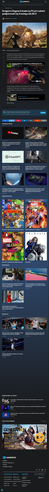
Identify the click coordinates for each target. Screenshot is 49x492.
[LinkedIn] (3, 63)
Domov (3, 4)
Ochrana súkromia (7, 479)
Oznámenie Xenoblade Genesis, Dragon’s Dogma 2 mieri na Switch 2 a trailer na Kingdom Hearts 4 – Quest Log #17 (35, 168)
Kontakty (25, 474)
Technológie (5, 140)
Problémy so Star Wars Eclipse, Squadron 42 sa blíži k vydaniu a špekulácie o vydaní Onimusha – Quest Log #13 (13, 190)
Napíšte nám (6, 485)
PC (12, 4)
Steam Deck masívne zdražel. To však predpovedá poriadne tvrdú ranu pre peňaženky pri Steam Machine (35, 190)
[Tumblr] (3, 66)
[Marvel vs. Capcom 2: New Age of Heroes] (13, 246)
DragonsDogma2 (11, 106)
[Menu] (3, 1)
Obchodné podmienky (17, 481)
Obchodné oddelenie (26, 480)
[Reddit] (3, 73)
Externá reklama (16, 479)
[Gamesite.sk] (24, 1)
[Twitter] (3, 57)
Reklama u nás (16, 477)
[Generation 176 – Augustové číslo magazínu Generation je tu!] (24, 436)
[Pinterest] (3, 60)
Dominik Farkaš (8, 18)
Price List (15, 485)
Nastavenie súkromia (8, 481)
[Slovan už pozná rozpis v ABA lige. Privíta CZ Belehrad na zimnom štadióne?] (13, 323)
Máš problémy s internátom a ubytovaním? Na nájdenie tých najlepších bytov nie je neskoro (13, 308)
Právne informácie (8, 477)
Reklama (16, 474)
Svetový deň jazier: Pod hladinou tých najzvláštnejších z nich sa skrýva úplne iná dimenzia (35, 285)
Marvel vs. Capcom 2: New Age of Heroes (12, 262)
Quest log (27, 140)
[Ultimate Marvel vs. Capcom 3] (36, 213)
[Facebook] (3, 54)
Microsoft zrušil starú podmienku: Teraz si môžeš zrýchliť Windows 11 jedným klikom (28, 407)
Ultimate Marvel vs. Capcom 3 (32, 229)
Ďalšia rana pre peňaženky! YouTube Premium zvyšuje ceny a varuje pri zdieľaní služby (11, 144)
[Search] (45, 1)
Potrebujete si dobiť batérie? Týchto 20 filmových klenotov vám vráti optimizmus (26, 400)
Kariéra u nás (6, 483)
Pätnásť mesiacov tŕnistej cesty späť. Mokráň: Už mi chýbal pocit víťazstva (35, 333)
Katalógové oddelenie (26, 482)
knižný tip (4, 281)
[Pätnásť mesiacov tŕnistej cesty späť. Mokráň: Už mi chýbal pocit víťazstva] (36, 323)
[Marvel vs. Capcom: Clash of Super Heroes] (13, 213)
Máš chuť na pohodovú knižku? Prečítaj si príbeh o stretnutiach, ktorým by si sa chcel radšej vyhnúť (12, 285)
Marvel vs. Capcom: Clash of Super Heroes (13, 229)
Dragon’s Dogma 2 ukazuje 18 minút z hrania (28, 98)
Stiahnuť (44, 421)
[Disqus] (24, 375)
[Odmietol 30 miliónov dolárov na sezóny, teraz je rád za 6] (13, 344)
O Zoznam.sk (8, 474)
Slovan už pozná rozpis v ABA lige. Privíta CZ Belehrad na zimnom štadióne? (12, 333)
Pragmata (28, 262)
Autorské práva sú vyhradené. (39, 474)
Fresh (3, 304)
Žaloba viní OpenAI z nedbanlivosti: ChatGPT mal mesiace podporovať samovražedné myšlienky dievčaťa (11, 168)
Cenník (14, 483)
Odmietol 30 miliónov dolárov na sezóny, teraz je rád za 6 (12, 354)
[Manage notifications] (2, 490)
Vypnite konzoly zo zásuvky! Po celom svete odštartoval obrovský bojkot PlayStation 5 (27, 414)
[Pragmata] (36, 246)
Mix (26, 281)
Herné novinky (8, 4)
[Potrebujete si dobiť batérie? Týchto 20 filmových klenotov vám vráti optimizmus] (5, 401)
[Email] (3, 70)
